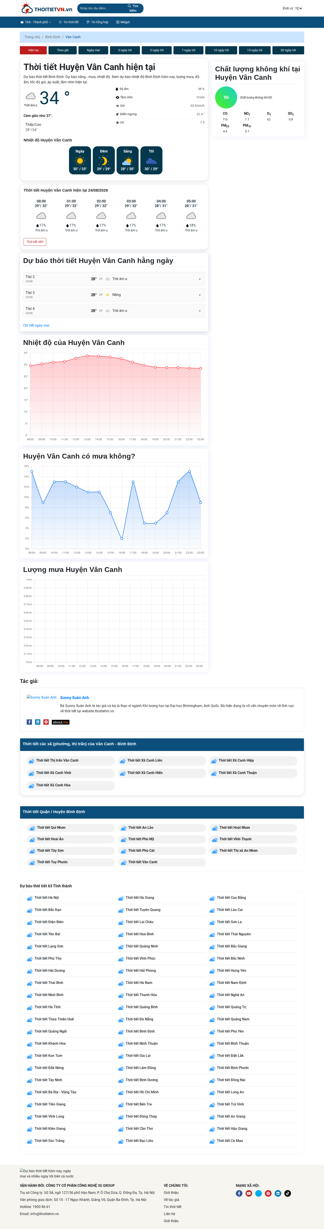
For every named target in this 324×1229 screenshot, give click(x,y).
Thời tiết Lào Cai (230, 910)
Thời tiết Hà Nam (139, 983)
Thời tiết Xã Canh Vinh (53, 773)
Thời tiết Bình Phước (233, 1068)
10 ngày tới (221, 50)
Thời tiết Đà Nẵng (139, 1019)
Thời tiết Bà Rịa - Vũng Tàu (55, 1092)
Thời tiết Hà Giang (140, 898)
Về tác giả (171, 1200)
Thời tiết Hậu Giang (232, 1128)
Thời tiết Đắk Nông (49, 1068)
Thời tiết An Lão (140, 827)
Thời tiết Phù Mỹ (140, 839)
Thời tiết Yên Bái (47, 934)
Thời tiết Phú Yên (230, 1031)
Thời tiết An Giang (231, 1116)
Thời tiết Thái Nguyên (234, 934)
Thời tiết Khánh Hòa (50, 1043)
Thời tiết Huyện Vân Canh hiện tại (89, 67)
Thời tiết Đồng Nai (231, 1080)
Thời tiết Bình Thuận (233, 1043)
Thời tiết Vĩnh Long (49, 1116)
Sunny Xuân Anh (74, 697)
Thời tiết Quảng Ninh (142, 946)
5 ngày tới (157, 50)
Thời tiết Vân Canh (142, 862)
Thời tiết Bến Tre (139, 1104)
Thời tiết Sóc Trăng (49, 1141)
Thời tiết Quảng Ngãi (50, 1031)
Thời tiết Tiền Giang (49, 1104)
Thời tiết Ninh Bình (48, 995)
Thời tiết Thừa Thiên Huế (54, 1019)
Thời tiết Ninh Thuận (142, 1043)
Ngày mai (93, 50)
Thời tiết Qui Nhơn (50, 827)
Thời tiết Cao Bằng (231, 898)
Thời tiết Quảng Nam (233, 1019)
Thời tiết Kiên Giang (49, 1128)
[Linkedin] (37, 722)
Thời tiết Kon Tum (48, 1056)
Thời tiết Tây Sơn (50, 850)
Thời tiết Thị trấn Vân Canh (56, 760)
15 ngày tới (254, 50)
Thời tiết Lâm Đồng (141, 1068)
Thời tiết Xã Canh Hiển (145, 773)
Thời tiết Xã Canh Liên (144, 760)
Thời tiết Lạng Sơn (48, 946)
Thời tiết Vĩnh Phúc (140, 958)
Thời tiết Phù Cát (141, 850)
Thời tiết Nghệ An (230, 995)
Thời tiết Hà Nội (46, 898)
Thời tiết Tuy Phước (52, 862)
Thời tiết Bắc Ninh (231, 958)
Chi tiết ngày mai (36, 325)
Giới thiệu (171, 1193)
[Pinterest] (46, 722)
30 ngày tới (288, 50)
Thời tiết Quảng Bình (142, 1007)
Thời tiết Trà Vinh (230, 1104)
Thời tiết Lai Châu (139, 922)
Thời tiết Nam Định (231, 983)
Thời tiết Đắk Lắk (230, 1056)
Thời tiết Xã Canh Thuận (237, 773)
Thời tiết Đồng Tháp (141, 1116)
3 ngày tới (125, 50)
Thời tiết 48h (34, 242)
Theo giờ (63, 50)
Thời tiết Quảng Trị (231, 1007)
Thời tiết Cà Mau (230, 1141)
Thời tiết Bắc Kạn (47, 910)
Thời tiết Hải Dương (49, 970)
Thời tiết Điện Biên (48, 922)
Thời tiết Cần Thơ (139, 1128)
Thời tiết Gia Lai (138, 1056)
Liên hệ (169, 1214)
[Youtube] (249, 1193)
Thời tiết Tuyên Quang (143, 910)
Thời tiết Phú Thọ (47, 958)
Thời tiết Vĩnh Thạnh (235, 839)
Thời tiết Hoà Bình (140, 934)
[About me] (60, 722)
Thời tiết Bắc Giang (232, 946)
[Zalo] (287, 1193)
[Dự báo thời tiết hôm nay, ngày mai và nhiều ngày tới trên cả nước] (47, 8)
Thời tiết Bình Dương (142, 1080)
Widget (125, 22)
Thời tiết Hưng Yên (231, 970)
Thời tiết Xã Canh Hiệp (236, 760)
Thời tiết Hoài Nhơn (234, 827)
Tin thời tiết (71, 22)
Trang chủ (32, 37)
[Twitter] (258, 1193)
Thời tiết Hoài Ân (49, 839)
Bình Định (52, 37)
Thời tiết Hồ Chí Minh (142, 1092)
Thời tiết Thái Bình (48, 983)
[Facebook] (29, 722)
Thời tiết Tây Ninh (48, 1080)
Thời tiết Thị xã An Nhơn (238, 850)
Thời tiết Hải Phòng (141, 970)
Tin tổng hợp (99, 22)
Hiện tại (33, 50)
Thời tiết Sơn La (229, 922)
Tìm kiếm (134, 8)
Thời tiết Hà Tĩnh (47, 1007)
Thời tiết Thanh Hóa (141, 995)
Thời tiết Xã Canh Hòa (53, 785)
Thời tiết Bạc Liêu (139, 1141)
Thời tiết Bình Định (140, 1031)
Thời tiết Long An (230, 1092)
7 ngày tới (188, 50)
